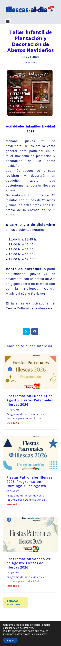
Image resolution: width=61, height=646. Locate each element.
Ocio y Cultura (31, 57)
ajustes (43, 634)
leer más (12, 423)
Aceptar (10, 640)
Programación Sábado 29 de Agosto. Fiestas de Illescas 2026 (28, 563)
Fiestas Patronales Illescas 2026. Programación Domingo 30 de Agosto (29, 481)
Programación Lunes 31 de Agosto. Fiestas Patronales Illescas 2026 (29, 400)
